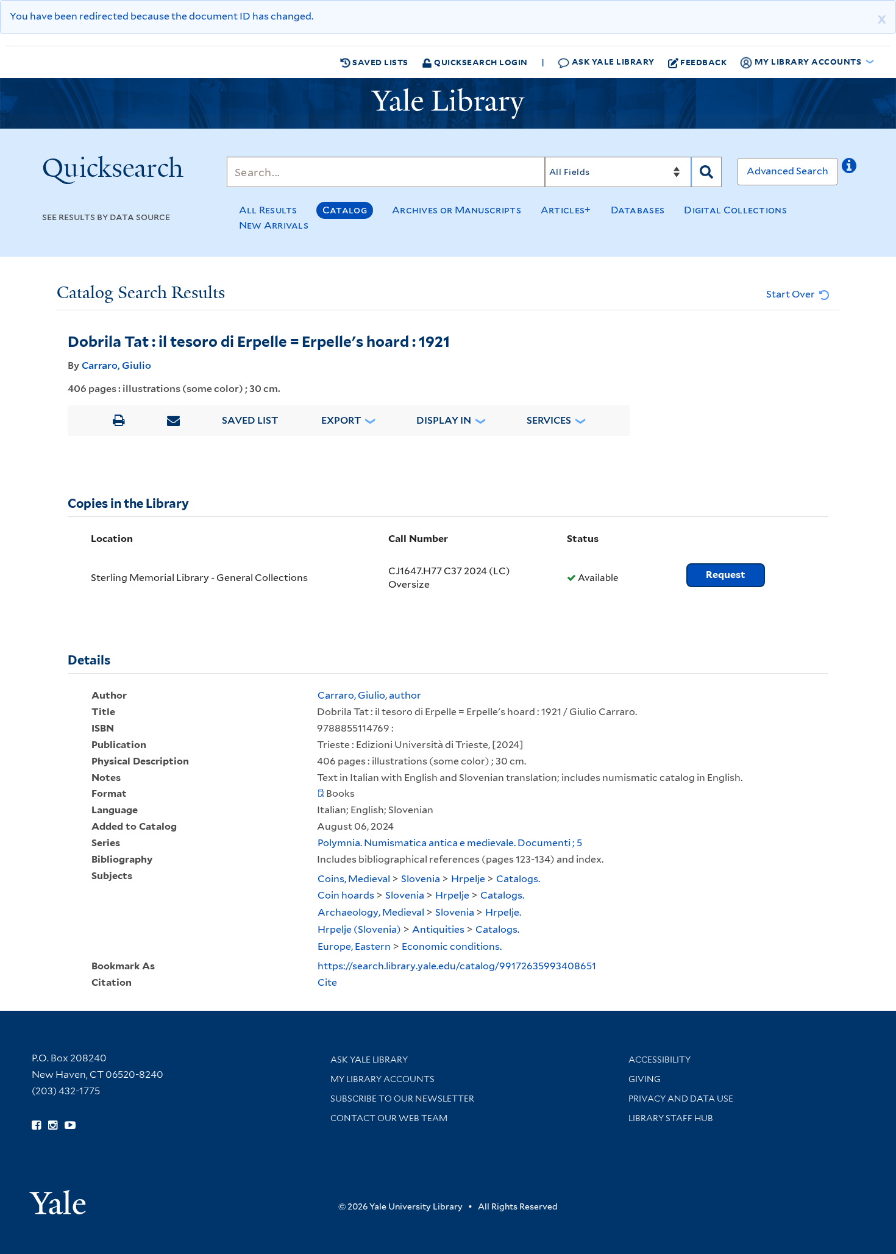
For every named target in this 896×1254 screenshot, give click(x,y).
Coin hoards (346, 895)
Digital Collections (735, 210)
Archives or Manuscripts (456, 210)
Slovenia (420, 879)
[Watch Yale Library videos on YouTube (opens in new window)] (70, 1125)
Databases (638, 210)
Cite (327, 982)
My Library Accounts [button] (808, 61)
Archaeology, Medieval (371, 912)
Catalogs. (518, 879)
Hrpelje (468, 879)
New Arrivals (274, 225)
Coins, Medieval (354, 879)
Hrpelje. (503, 912)
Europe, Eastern (354, 946)
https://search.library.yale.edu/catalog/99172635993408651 (457, 966)
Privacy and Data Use (680, 1098)
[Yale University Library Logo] (448, 103)
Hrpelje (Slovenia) (359, 929)
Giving (644, 1079)
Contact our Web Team (388, 1118)
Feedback (703, 62)
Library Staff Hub (670, 1118)
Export (341, 420)
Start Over (791, 294)
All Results (268, 210)
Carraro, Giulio (116, 365)
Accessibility (659, 1059)
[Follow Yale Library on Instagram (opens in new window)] (52, 1125)
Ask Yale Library (612, 61)
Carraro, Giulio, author (369, 695)
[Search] (706, 172)
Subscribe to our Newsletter (402, 1098)
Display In (443, 420)
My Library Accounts (382, 1079)
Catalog (344, 210)
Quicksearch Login (480, 62)
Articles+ (566, 210)
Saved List (250, 420)
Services (549, 420)
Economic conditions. (452, 946)
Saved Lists (379, 62)
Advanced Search (787, 171)
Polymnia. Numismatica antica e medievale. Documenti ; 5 (450, 843)
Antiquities (438, 929)
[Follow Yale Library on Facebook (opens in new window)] (36, 1125)
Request (725, 574)
